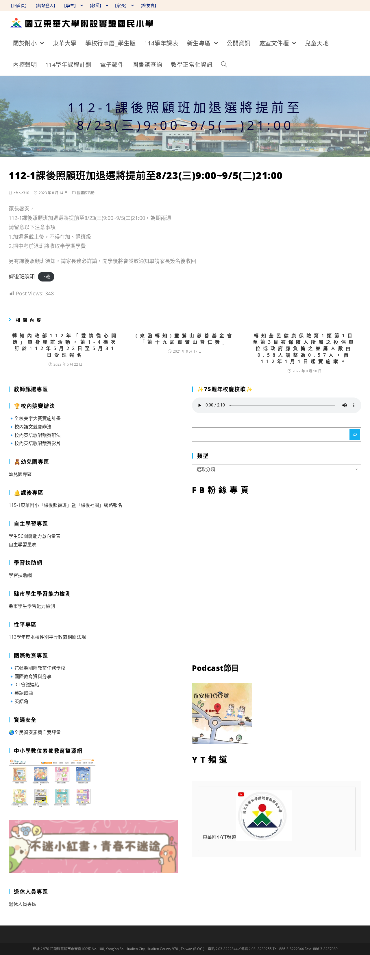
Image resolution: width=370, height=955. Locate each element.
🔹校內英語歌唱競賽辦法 (35, 435)
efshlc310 (21, 192)
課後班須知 (22, 276)
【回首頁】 (19, 5)
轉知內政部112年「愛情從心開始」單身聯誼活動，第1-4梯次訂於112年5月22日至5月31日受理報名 (65, 345)
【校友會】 (148, 5)
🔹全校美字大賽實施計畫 (35, 418)
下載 (46, 276)
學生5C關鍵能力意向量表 (34, 536)
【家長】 (121, 5)
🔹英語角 (18, 701)
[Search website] (224, 65)
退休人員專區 (22, 904)
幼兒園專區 (20, 474)
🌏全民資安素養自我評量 (35, 732)
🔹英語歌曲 (21, 693)
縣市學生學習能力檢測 (32, 606)
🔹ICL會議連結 (24, 684)
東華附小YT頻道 (219, 837)
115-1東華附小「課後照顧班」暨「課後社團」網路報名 (65, 505)
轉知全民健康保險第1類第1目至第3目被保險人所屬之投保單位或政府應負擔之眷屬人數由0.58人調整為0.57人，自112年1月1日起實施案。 (304, 348)
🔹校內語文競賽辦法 (30, 427)
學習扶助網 (20, 575)
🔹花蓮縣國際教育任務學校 (37, 668)
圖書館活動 (86, 192)
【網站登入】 (45, 5)
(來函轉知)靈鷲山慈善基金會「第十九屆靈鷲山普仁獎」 (185, 338)
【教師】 (96, 5)
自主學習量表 (22, 544)
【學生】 (70, 5)
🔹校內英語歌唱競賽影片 (35, 443)
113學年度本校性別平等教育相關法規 (47, 637)
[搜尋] (354, 434)
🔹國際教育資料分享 (30, 676)
